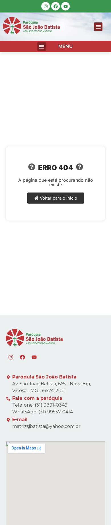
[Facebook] (55, 6)
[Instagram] (45, 6)
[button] (98, 26)
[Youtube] (65, 6)
